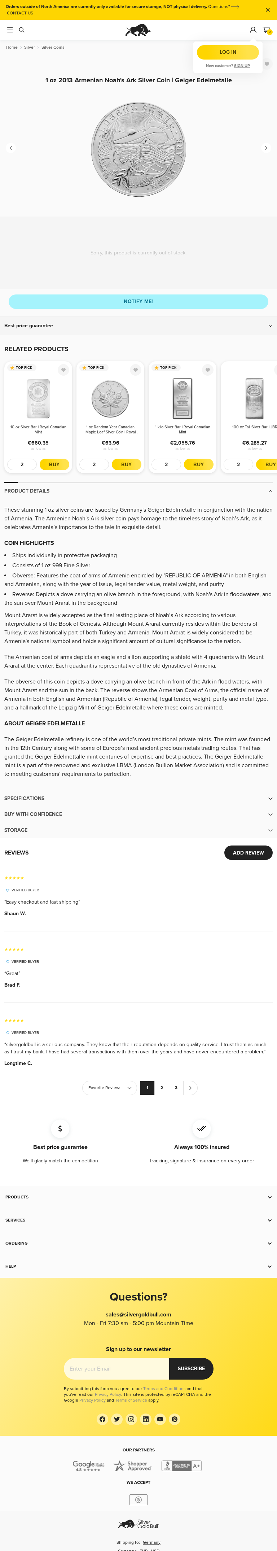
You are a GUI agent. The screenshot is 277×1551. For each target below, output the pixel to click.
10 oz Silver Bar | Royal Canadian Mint (38, 429)
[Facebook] (102, 1419)
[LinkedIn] (145, 1419)
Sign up (242, 66)
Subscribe (191, 1369)
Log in (228, 52)
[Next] (266, 148)
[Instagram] (131, 1419)
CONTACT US (20, 13)
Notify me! (138, 301)
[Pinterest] (174, 1419)
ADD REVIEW (248, 853)
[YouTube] (160, 1419)
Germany (152, 1542)
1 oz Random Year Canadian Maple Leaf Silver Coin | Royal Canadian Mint (110, 430)
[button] (138, 325)
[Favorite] (267, 64)
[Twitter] (117, 1419)
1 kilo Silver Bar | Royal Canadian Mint (182, 429)
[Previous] (11, 148)
